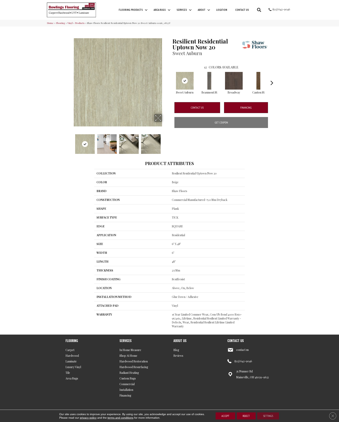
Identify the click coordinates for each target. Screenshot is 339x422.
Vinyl (70, 23)
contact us (242, 350)
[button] (146, 10)
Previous (71, 142)
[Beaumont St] (209, 81)
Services (182, 10)
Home (50, 23)
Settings (268, 416)
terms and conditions (120, 417)
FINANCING (246, 107)
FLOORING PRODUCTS (131, 10)
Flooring (60, 23)
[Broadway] (234, 81)
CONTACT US (235, 340)
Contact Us (242, 10)
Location (221, 10)
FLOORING (72, 340)
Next (165, 142)
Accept (225, 416)
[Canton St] (258, 81)
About (201, 10)
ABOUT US (180, 340)
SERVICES (125, 340)
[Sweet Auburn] (185, 81)
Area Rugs (160, 10)
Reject (246, 416)
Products (80, 23)
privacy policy (88, 417)
